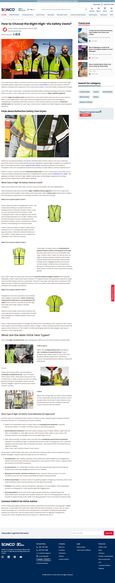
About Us (61, 547)
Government (107, 92)
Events (96, 92)
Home (4, 19)
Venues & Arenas (86, 102)
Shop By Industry (14, 15)
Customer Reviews (104, 565)
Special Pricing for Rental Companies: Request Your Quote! (57, 1)
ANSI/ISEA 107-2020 (60, 174)
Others (95, 97)
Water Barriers (93, 15)
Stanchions (103, 15)
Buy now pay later (104, 559)
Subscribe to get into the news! (15, 533)
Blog (9, 19)
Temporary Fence (27, 15)
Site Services (84, 97)
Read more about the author (15, 31)
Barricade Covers (62, 15)
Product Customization (106, 556)
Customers (62, 553)
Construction (84, 92)
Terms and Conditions (84, 550)
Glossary (101, 553)
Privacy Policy (81, 547)
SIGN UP (85, 115)
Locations (62, 550)
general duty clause (33, 165)
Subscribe (108, 533)
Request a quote (113, 292)
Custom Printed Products (78, 15)
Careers (61, 556)
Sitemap (101, 568)
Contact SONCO (64, 559)
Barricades (51, 15)
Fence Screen (40, 15)
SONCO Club (103, 547)
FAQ (100, 562)
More (111, 15)
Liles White (43, 85)
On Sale (3, 15)
